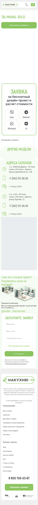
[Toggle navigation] (33, 4)
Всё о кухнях (7, 411)
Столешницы (7, 467)
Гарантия (6, 415)
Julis (4, 459)
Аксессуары (7, 471)
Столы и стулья (8, 463)
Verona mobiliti (8, 455)
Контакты (6, 435)
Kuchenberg (7, 451)
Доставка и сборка (9, 419)
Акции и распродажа (10, 431)
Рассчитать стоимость (19, 25)
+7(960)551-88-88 (26, 4)
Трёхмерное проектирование (13, 423)
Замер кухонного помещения (13, 427)
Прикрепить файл (20, 345)
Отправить (19, 353)
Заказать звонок (19, 487)
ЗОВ (4, 447)
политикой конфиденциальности (16, 364)
